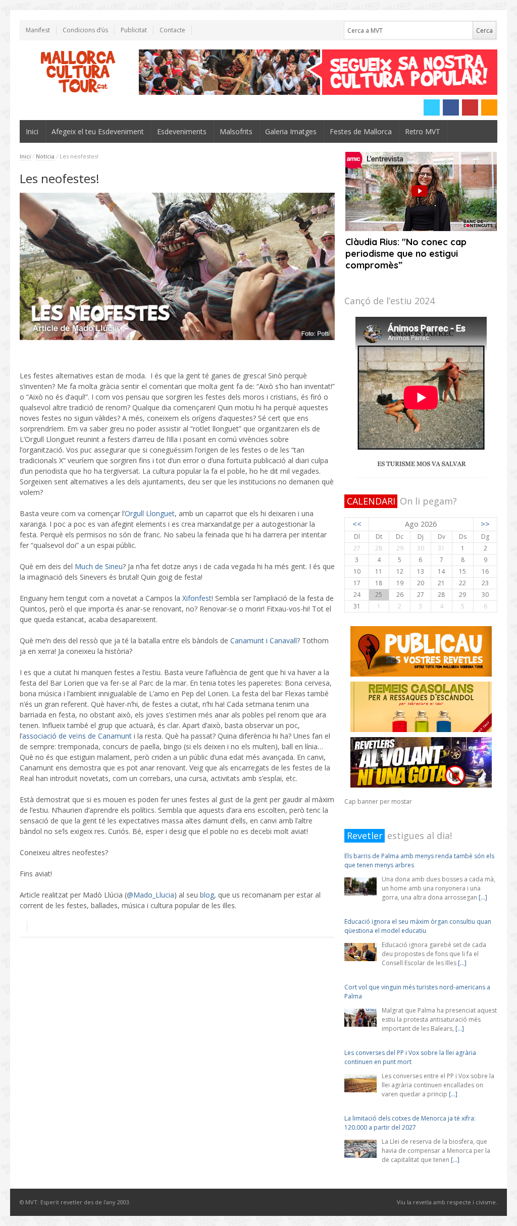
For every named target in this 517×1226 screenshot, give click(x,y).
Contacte (172, 30)
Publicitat (134, 30)
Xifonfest (197, 598)
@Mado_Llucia (150, 895)
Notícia (45, 156)
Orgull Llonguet (150, 513)
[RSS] (489, 107)
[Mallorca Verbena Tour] (78, 72)
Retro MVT (422, 131)
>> (485, 524)
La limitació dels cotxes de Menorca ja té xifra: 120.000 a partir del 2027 (410, 1123)
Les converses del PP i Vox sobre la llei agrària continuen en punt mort (410, 1057)
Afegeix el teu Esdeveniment (97, 131)
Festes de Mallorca (361, 131)
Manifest (38, 30)
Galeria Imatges (291, 131)
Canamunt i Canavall (263, 640)
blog (207, 895)
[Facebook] (451, 107)
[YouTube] (470, 107)
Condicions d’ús (85, 30)
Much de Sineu (99, 566)
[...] (483, 897)
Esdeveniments (181, 131)
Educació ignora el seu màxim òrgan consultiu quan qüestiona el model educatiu (417, 926)
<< (356, 524)
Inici (32, 131)
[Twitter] (432, 107)
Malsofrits (236, 131)
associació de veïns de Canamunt (77, 736)
